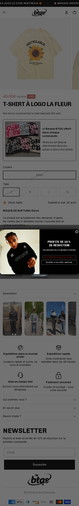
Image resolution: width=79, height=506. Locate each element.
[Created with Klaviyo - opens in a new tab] (39, 275)
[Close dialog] (77, 231)
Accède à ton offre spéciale (59, 262)
